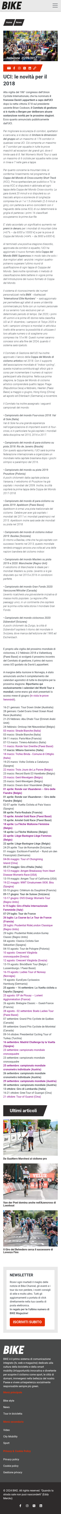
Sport (6, 1443)
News (19, 22)
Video (6, 1430)
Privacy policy (11, 1459)
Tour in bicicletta (12, 1413)
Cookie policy (11, 1465)
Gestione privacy (12, 1472)
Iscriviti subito (27, 1322)
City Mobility (10, 1436)
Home (9, 22)
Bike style (8, 1400)
